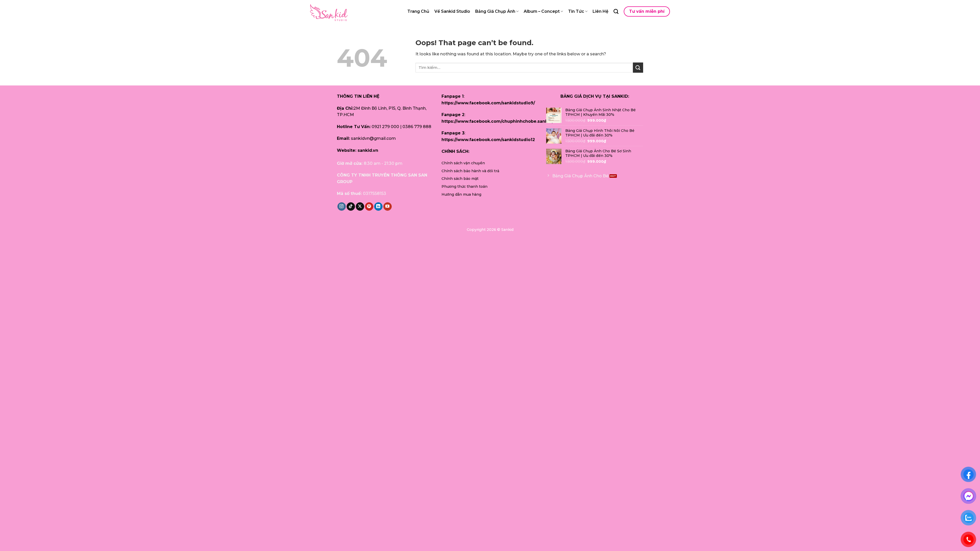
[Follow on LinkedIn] (378, 206)
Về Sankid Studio (452, 11)
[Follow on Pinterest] (369, 206)
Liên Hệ (600, 11)
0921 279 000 (385, 126)
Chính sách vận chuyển (463, 163)
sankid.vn (368, 150)
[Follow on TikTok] (351, 206)
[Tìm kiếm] (616, 11)
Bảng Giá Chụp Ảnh (495, 11)
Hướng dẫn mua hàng (461, 194)
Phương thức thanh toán (464, 186)
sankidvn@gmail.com (373, 138)
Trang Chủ (418, 11)
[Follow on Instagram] (341, 206)
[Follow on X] (360, 206)
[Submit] (638, 67)
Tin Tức (576, 11)
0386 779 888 (416, 126)
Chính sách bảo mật (460, 178)
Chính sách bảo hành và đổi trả (470, 171)
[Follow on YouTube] (387, 206)
